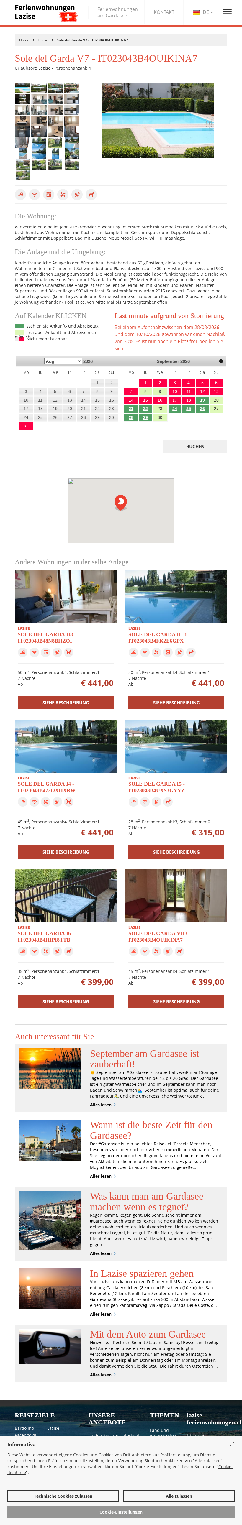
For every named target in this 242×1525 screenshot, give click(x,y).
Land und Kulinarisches (163, 1433)
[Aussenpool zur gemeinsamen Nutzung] (72, 142)
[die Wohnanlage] (55, 142)
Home (24, 39)
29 (145, 417)
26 (202, 408)
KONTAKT (164, 12)
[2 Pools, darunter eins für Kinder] (39, 153)
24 (174, 408)
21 (131, 408)
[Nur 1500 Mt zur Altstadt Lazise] (72, 153)
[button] (121, 502)
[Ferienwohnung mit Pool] (55, 88)
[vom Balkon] (72, 88)
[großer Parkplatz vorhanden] (23, 175)
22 (145, 408)
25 (188, 408)
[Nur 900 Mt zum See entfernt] (23, 164)
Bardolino (24, 1428)
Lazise (43, 39)
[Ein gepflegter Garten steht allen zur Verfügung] (72, 164)
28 (131, 417)
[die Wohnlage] (39, 164)
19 (202, 400)
